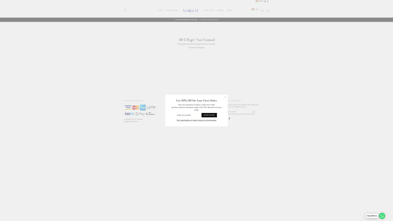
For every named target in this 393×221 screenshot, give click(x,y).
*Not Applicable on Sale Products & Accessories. (196, 120)
